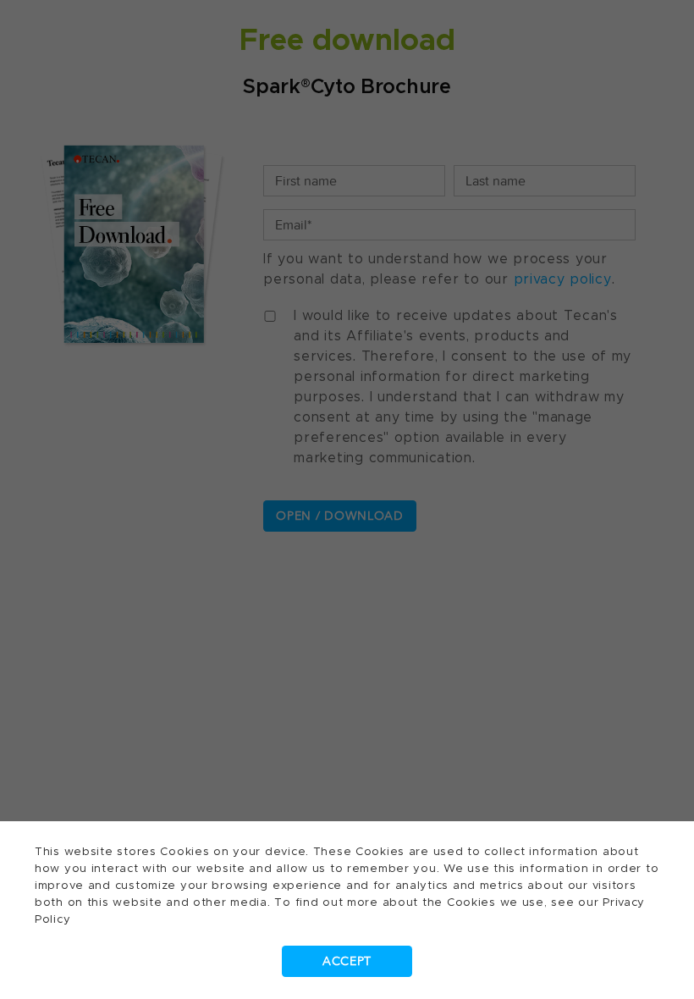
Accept (347, 961)
